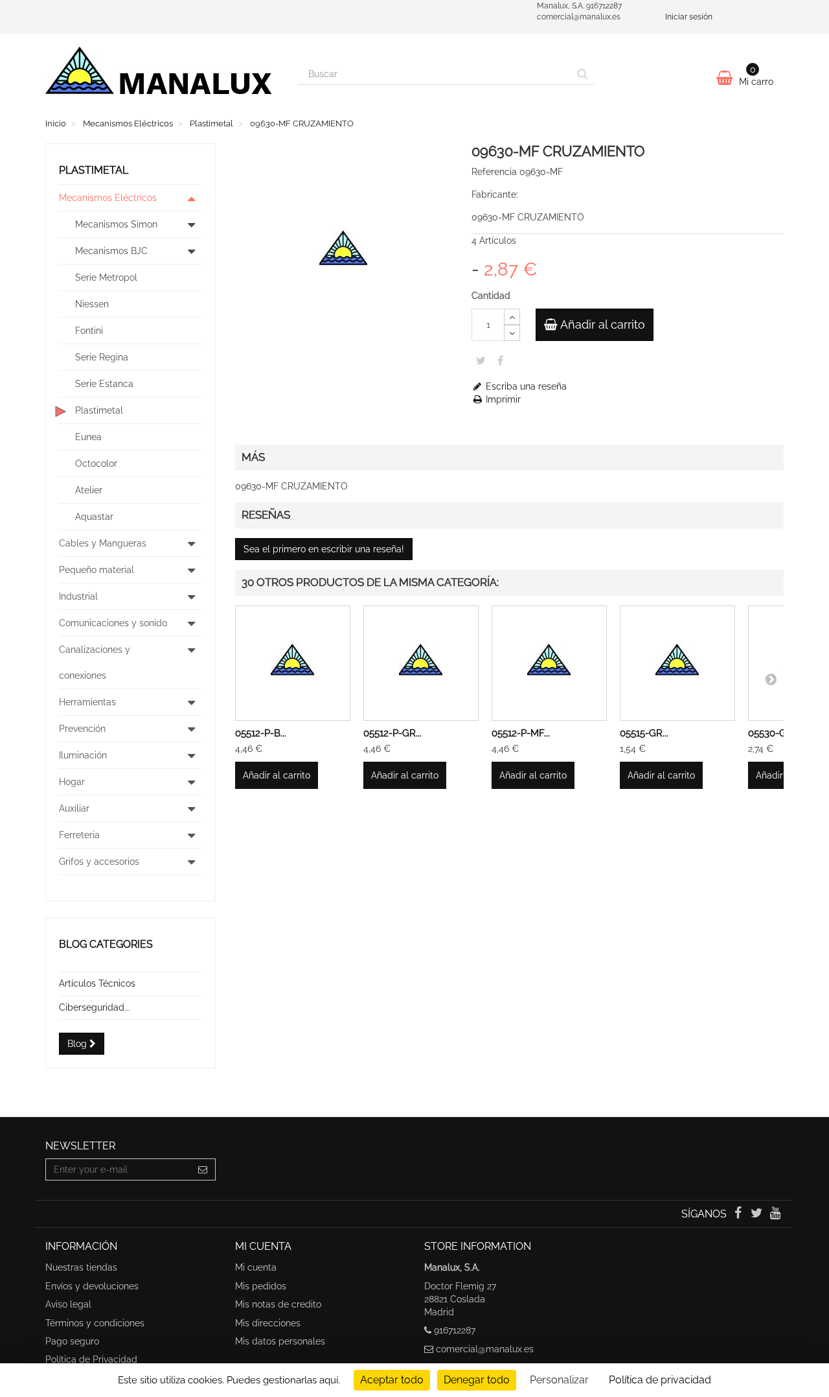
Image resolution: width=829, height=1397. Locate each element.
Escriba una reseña (525, 386)
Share (500, 360)
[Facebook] (738, 1214)
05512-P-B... (260, 733)
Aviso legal (68, 1304)
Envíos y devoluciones (92, 1286)
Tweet (480, 360)
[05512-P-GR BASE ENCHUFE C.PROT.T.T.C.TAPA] (421, 663)
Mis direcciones (268, 1323)
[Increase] (512, 317)
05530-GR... (773, 733)
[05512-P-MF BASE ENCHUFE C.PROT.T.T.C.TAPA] (549, 663)
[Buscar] (583, 74)
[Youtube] (775, 1214)
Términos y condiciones (94, 1323)
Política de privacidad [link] (660, 1380)
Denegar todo (477, 1380)
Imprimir (502, 399)
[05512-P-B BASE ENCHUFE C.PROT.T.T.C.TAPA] (292, 663)
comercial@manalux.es (485, 1349)
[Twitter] (758, 1214)
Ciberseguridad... (94, 1007)
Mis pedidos (260, 1286)
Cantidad (490, 295)
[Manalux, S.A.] (161, 75)
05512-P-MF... (521, 733)
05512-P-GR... (392, 733)
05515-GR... (644, 733)
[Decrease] (512, 333)
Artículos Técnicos (97, 983)
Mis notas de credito (278, 1304)
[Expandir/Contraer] (191, 197)
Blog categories (106, 944)
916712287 (454, 1330)
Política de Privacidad (91, 1359)
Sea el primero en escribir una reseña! (324, 549)
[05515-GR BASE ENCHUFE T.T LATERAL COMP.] (677, 663)
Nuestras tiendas (81, 1267)
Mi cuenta (256, 1267)
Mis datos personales (280, 1341)
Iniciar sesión (688, 16)
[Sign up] (203, 1169)
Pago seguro (72, 1341)
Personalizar (559, 1380)
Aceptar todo (392, 1380)
